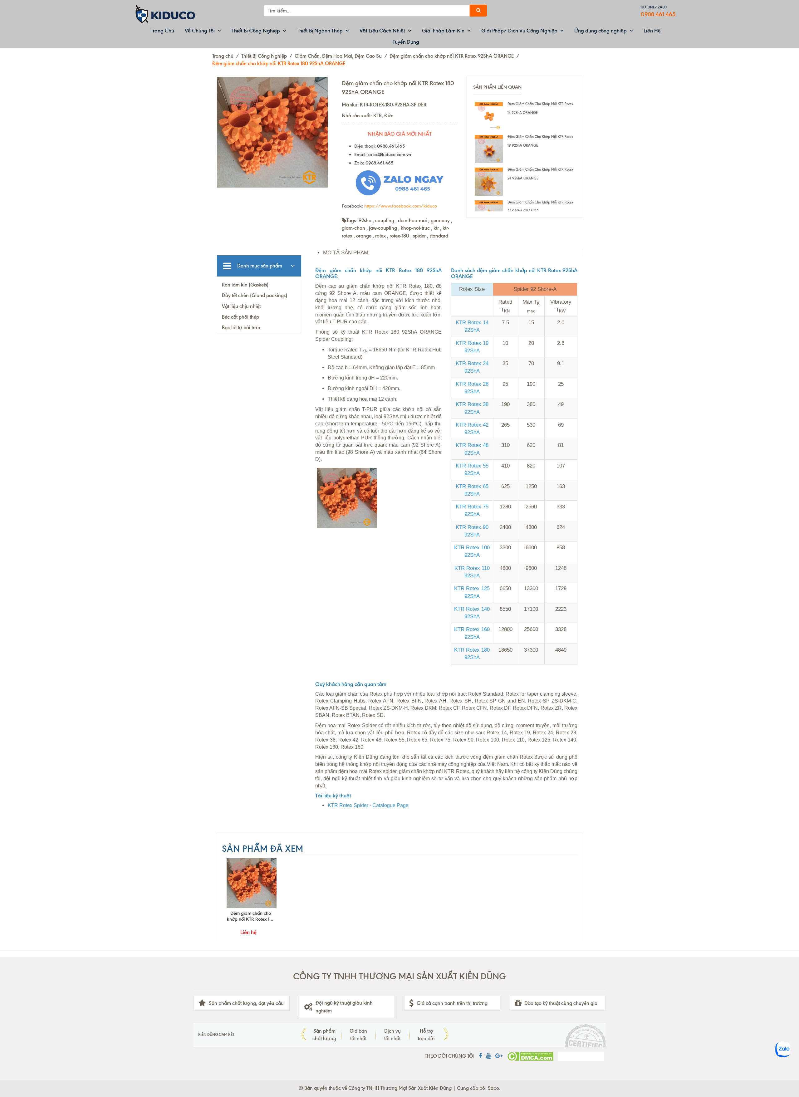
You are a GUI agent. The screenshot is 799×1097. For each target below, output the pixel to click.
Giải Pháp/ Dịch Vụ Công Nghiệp (519, 30)
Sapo (493, 1088)
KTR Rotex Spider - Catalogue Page (368, 805)
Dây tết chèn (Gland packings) (254, 295)
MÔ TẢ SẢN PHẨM (345, 253)
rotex (380, 236)
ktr (436, 228)
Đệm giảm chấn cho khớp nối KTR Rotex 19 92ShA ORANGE (540, 141)
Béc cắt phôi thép (240, 317)
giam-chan (353, 228)
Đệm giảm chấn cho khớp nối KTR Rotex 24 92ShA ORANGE (540, 173)
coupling (384, 220)
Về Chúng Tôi (200, 30)
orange (363, 236)
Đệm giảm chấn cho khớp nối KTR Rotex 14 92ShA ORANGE (540, 108)
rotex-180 (399, 236)
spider (419, 236)
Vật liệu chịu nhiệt (241, 306)
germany (440, 220)
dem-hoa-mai (412, 220)
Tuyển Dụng (406, 42)
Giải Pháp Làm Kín (443, 30)
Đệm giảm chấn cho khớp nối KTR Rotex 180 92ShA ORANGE (251, 916)
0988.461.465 (658, 14)
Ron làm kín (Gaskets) (245, 285)
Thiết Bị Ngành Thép (320, 30)
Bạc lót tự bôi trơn (241, 328)
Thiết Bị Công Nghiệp (256, 30)
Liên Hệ (652, 30)
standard (438, 236)
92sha (365, 220)
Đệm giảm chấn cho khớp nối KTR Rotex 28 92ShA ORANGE (540, 206)
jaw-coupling (383, 228)
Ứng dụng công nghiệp (600, 30)
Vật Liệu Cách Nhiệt (382, 30)
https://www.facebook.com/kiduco (400, 206)
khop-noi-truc (415, 228)
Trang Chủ (162, 30)
